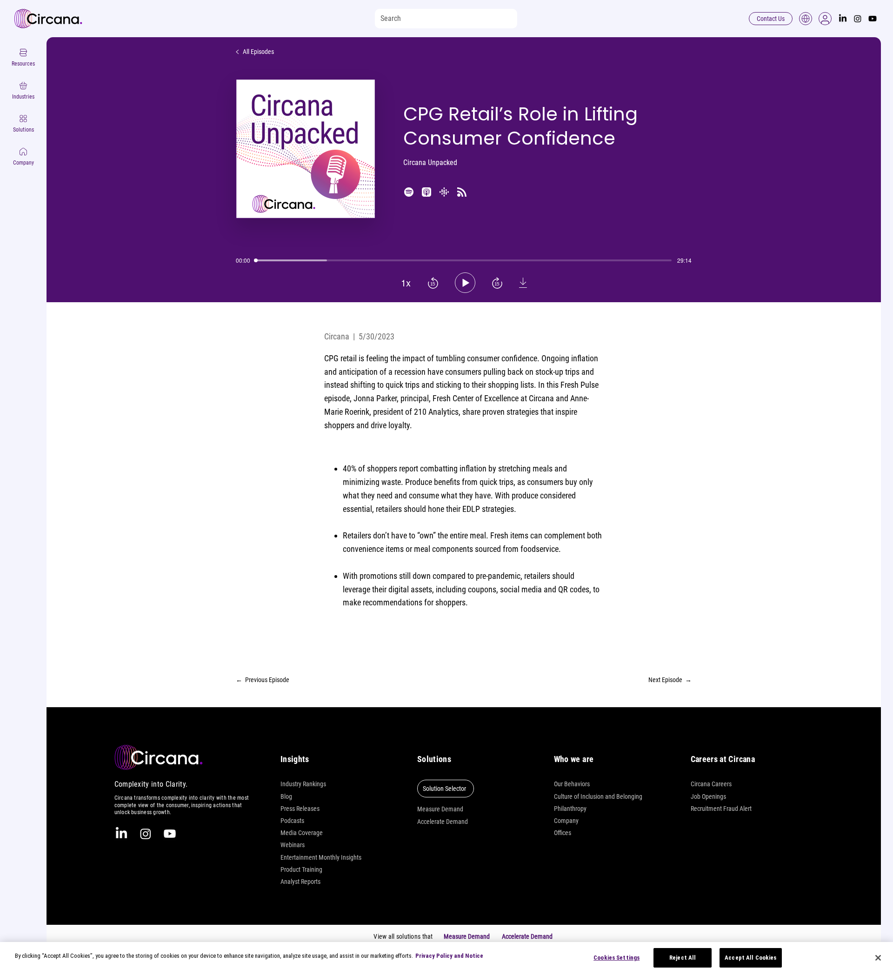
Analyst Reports (300, 881)
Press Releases (300, 808)
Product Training (301, 869)
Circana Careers (711, 784)
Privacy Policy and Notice (449, 955)
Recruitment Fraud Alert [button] (721, 808)
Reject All (682, 957)
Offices (562, 832)
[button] (825, 18)
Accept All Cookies (750, 957)
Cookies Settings (616, 957)
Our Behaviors (572, 784)
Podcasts (292, 820)
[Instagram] (857, 18)
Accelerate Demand (442, 821)
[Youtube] (872, 18)
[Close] (878, 958)
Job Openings (708, 796)
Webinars (292, 845)
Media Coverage (301, 832)
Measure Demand (440, 809)
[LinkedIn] (842, 18)
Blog (286, 796)
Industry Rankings (303, 784)
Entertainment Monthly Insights (320, 857)
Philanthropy (570, 808)
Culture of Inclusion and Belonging (598, 796)
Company (566, 820)
